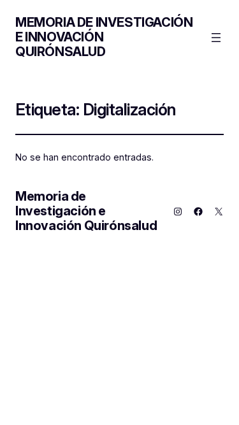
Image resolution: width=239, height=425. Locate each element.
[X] (219, 211)
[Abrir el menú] (216, 37)
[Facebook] (198, 211)
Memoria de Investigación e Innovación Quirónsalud (86, 211)
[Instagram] (178, 211)
